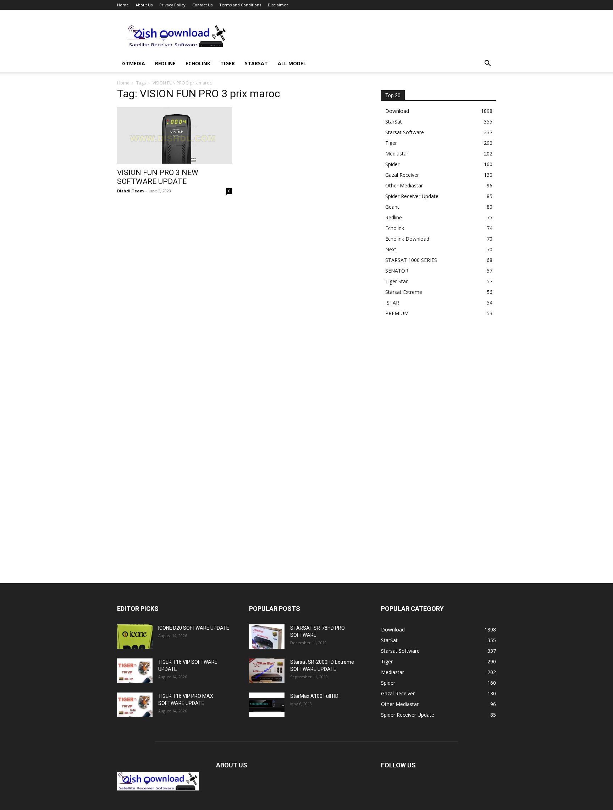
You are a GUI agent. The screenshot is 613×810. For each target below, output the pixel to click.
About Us (144, 4)
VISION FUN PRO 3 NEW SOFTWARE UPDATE (157, 177)
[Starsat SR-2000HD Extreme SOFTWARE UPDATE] (267, 670)
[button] (487, 64)
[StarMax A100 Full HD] (267, 705)
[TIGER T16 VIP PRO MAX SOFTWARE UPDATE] (135, 705)
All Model (292, 63)
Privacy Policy (172, 4)
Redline (165, 63)
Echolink (198, 63)
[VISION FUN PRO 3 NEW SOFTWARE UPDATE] (174, 135)
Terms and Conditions (240, 4)
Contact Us (202, 4)
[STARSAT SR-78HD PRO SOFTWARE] (267, 636)
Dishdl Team (130, 190)
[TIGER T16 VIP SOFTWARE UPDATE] (135, 670)
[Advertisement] (367, 36)
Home (123, 4)
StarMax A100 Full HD (314, 696)
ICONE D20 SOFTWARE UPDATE (193, 628)
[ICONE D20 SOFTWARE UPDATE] (135, 636)
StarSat (256, 63)
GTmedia (133, 63)
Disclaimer (278, 4)
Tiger (227, 63)
